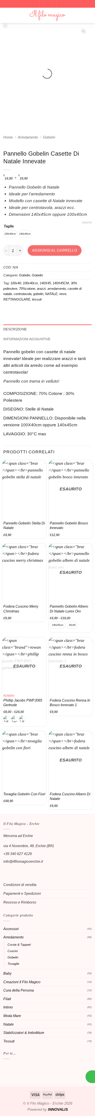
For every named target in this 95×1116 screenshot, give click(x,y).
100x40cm (30, 283)
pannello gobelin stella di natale (24, 525)
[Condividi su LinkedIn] (50, 310)
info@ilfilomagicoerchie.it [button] (23, 861)
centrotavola (22, 294)
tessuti (37, 299)
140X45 (45, 283)
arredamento (57, 288)
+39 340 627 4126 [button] (17, 854)
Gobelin (49, 137)
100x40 (15, 283)
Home (8, 137)
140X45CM (61, 283)
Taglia (9, 226)
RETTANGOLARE (16, 299)
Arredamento (28, 137)
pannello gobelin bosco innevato (69, 525)
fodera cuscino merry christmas (20, 608)
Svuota (87, 222)
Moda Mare (12, 1016)
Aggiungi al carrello (54, 250)
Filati (7, 999)
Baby (7, 973)
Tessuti (9, 1041)
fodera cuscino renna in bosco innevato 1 (70, 702)
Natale (8, 1024)
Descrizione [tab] (15, 329)
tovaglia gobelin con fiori (24, 794)
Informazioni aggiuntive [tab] (26, 339)
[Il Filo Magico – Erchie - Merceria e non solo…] (48, 15)
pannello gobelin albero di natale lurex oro (69, 608)
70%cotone (27, 288)
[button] (34, 3)
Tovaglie (13, 963)
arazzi (41, 288)
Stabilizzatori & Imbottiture (23, 1033)
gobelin (38, 294)
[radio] (10, 233)
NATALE (51, 294)
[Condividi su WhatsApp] (7, 310)
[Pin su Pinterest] (42, 310)
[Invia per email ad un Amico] (33, 310)
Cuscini (13, 951)
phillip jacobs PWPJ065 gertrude (22, 700)
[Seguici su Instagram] (14, 870)
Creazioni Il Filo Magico (21, 982)
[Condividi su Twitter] (25, 310)
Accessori (11, 929)
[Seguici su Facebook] (7, 870)
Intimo (8, 1007)
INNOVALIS (58, 1109)
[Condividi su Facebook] (16, 310)
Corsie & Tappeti (19, 944)
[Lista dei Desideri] (61, 3)
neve (62, 294)
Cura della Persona (18, 990)
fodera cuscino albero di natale (70, 796)
